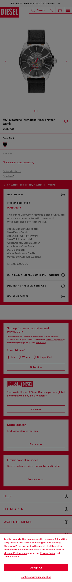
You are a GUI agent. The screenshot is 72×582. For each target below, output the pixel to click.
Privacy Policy (47, 553)
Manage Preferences (15, 553)
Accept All (36, 567)
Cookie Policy (11, 556)
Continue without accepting (36, 577)
